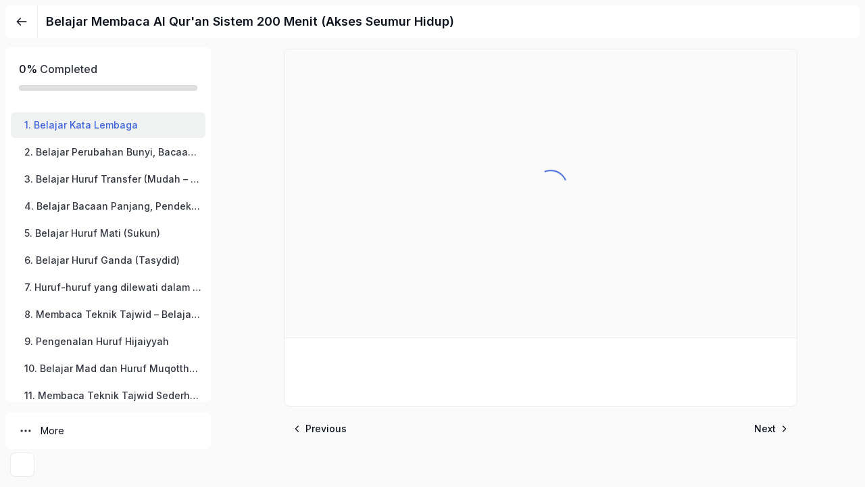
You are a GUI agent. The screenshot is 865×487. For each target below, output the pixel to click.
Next (765, 428)
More (52, 430)
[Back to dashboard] (21, 21)
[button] (108, 125)
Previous (326, 428)
